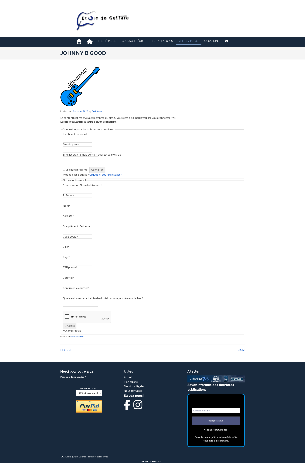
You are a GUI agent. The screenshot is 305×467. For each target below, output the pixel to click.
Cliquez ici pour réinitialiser (105, 174)
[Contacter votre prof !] (226, 41)
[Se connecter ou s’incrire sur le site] (79, 42)
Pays (66, 257)
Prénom (68, 195)
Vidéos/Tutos (189, 41)
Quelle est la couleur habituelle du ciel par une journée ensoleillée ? (103, 298)
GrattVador (97, 111)
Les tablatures (162, 41)
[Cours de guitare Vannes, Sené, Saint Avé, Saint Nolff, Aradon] (89, 42)
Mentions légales (134, 386)
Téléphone (70, 267)
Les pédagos (107, 41)
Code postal (70, 236)
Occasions (211, 41)
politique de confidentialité (224, 437)
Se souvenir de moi (77, 169)
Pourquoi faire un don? (73, 377)
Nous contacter (133, 390)
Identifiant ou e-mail (75, 134)
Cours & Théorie (133, 41)
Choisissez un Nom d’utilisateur (82, 185)
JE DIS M (240, 350)
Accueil (128, 377)
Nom (66, 205)
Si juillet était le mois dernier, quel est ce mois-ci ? (92, 154)
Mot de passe (71, 144)
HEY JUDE (66, 350)
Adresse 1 (69, 216)
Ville (66, 247)
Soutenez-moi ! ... (89, 388)
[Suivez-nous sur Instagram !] (137, 407)
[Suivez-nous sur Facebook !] (127, 407)
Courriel (68, 277)
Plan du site (131, 382)
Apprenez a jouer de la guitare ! (185, 18)
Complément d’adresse (76, 226)
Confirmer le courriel (76, 288)
